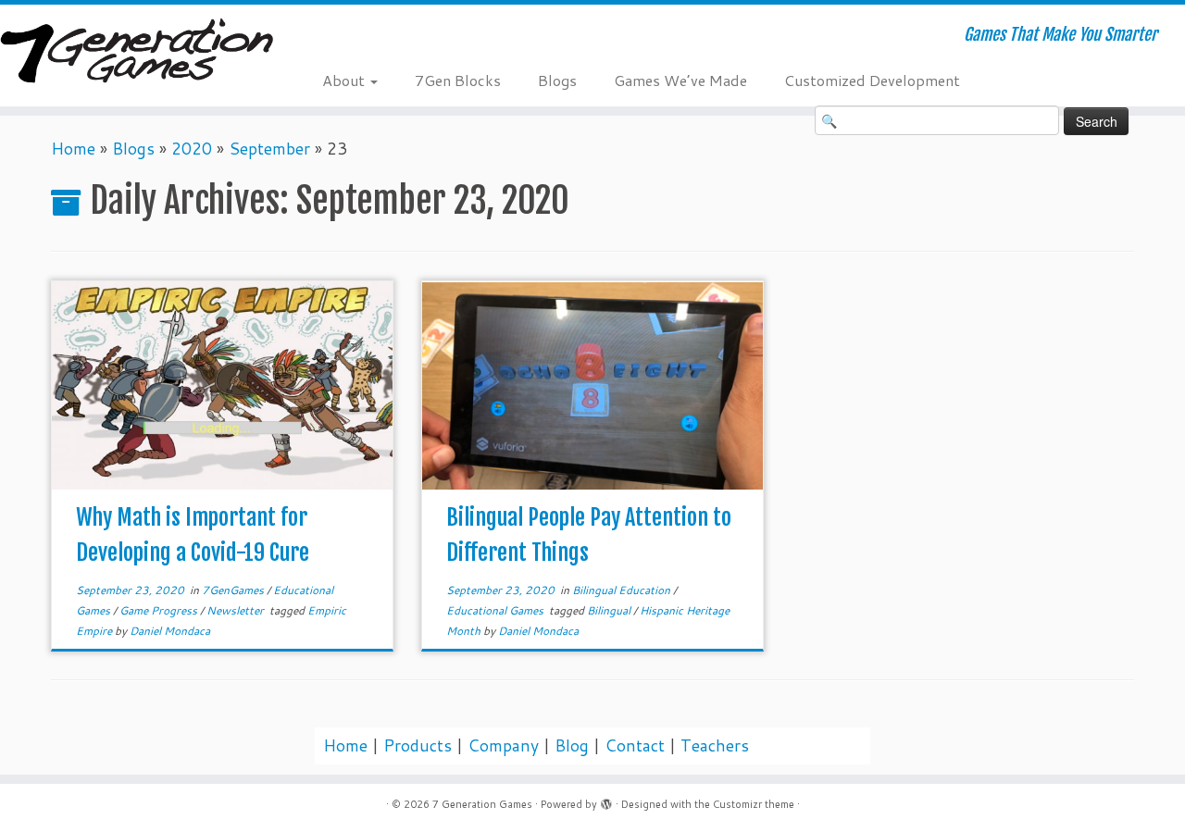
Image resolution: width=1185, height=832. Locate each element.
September (269, 148)
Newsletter (236, 610)
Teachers (714, 745)
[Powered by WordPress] (606, 800)
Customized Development (872, 80)
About (345, 80)
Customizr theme (753, 804)
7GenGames (234, 590)
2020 (191, 148)
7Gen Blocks (458, 80)
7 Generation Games (482, 804)
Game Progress (159, 610)
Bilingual (610, 610)
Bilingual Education (622, 590)
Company (503, 745)
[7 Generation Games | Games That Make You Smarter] (136, 53)
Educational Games (496, 610)
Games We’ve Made (680, 80)
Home (73, 148)
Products (417, 745)
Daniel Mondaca (170, 631)
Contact (635, 745)
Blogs (557, 80)
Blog (572, 745)
